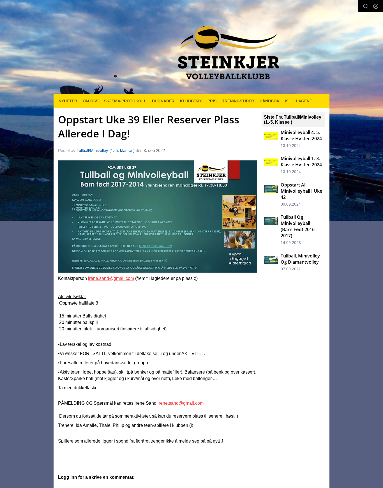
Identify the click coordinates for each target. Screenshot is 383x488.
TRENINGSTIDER (238, 101)
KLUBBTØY (191, 101)
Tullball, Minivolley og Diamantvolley (300, 259)
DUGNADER (163, 101)
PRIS (211, 101)
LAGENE (304, 101)
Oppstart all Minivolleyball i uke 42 (301, 191)
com (199, 403)
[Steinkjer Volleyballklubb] (227, 49)
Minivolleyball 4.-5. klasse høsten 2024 (301, 135)
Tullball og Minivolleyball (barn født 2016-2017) (298, 226)
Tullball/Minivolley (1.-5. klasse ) (106, 150)
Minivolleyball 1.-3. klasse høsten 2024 (301, 161)
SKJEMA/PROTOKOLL (125, 101)
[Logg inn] (376, 6)
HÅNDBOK (270, 101)
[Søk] (366, 6)
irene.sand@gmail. (176, 403)
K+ (287, 101)
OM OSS (90, 101)
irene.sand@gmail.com (111, 278)
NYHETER (68, 101)
